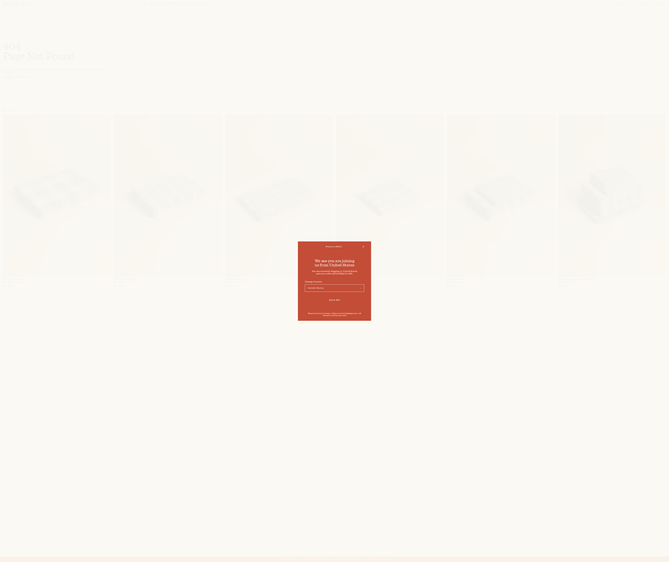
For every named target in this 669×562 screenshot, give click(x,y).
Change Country (313, 282)
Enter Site (334, 300)
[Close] (363, 247)
